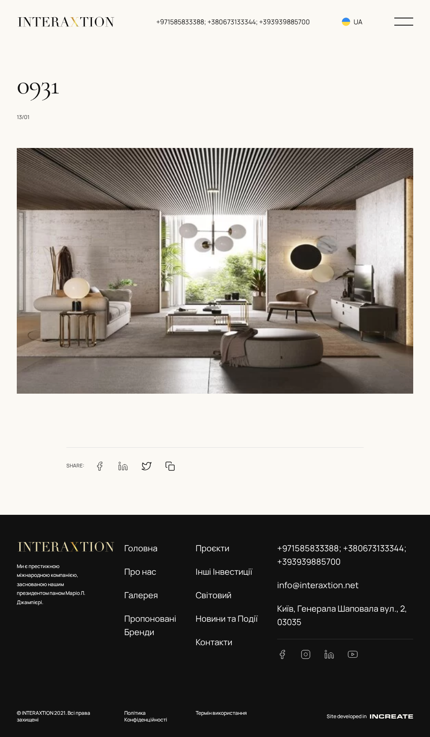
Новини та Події (227, 618)
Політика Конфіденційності (145, 716)
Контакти (214, 642)
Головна (140, 548)
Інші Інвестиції (224, 571)
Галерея (141, 595)
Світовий (213, 595)
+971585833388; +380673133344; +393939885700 (233, 21)
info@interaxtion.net (318, 585)
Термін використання (221, 712)
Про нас (140, 571)
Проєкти (212, 548)
